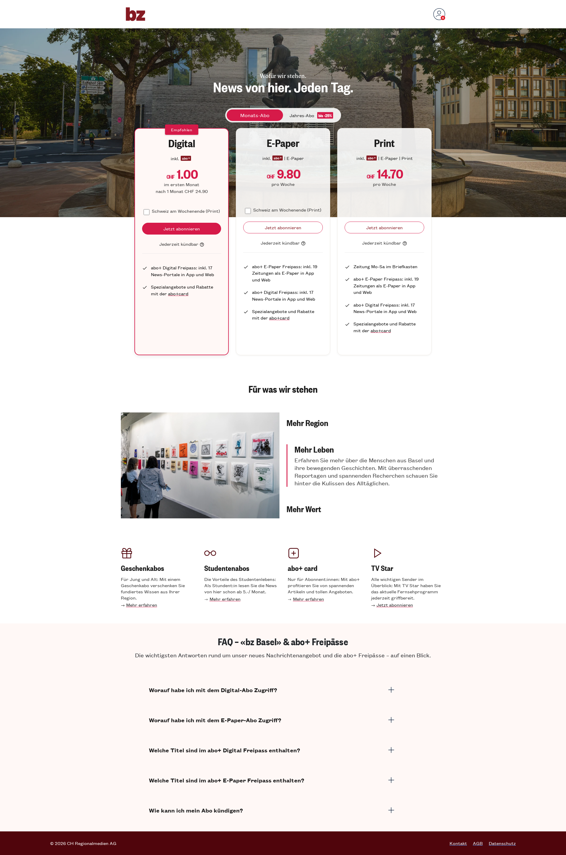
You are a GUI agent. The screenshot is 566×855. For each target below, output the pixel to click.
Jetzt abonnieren (394, 605)
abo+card (178, 293)
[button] (366, 422)
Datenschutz (502, 843)
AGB (478, 843)
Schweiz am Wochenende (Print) (186, 211)
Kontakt (458, 843)
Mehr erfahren (141, 605)
